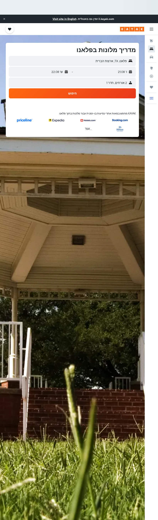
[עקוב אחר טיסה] (151, 76)
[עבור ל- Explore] (151, 68)
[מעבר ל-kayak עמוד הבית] (132, 29)
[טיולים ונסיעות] (151, 87)
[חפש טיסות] (151, 41)
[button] (4, 19)
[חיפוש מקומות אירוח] (151, 49)
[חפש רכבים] (151, 57)
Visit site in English (64, 19)
